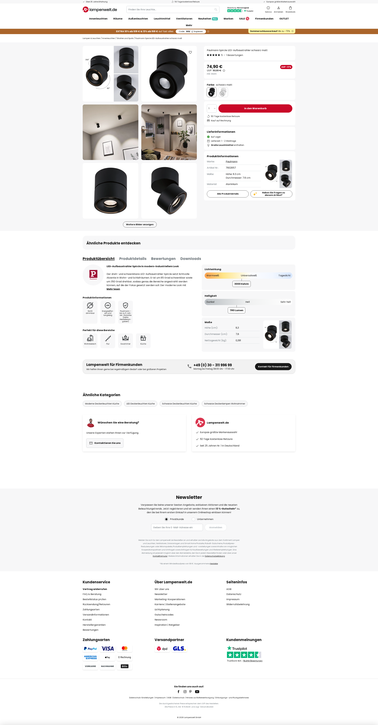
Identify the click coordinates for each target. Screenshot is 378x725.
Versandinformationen (96, 614)
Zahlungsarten (91, 609)
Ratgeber (174, 625)
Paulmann (231, 161)
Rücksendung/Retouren (96, 604)
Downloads (190, 258)
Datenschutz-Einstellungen (141, 697)
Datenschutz (233, 594)
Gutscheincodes (164, 614)
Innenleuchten (108, 38)
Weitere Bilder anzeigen (140, 224)
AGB (228, 589)
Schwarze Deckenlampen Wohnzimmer (224, 403)
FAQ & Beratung (92, 594)
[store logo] (100, 9)
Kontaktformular (160, 556)
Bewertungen (163, 258)
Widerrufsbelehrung (238, 604)
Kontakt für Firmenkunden (273, 366)
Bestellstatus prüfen (94, 599)
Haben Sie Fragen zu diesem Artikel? (273, 194)
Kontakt (87, 619)
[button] (110, 132)
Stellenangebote (175, 604)
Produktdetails (132, 258)
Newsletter (161, 594)
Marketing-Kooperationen (170, 599)
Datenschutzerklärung (215, 556)
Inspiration (161, 625)
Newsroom (161, 619)
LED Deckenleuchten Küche (141, 403)
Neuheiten (207, 18)
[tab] (99, 259)
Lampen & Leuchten (91, 38)
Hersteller (214, 563)
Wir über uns (162, 589)
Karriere (159, 604)
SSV (191, 31)
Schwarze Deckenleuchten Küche (179, 403)
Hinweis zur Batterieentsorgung (200, 697)
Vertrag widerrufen (95, 589)
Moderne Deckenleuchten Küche (102, 403)
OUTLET (284, 18)
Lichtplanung (162, 609)
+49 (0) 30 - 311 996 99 (213, 365)
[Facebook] (180, 691)
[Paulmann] (93, 274)
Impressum (232, 599)
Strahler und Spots (125, 38)
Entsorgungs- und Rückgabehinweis (232, 697)
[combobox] (173, 9)
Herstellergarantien (94, 625)
